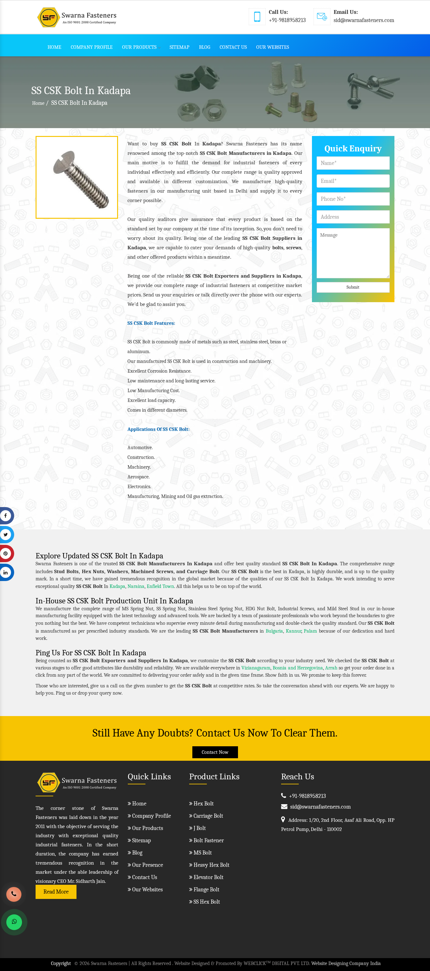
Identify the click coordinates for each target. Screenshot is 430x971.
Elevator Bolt (207, 877)
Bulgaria (274, 631)
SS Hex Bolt (206, 902)
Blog (204, 47)
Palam (310, 631)
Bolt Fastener (208, 840)
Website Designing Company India (346, 963)
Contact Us (233, 47)
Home (54, 47)
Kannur (293, 631)
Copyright (61, 963)
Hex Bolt (203, 803)
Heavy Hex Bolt (210, 865)
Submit (353, 287)
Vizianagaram (255, 668)
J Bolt (199, 828)
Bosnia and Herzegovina (298, 668)
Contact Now (215, 752)
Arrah (331, 668)
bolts (277, 248)
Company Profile (92, 47)
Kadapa (117, 586)
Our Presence (147, 865)
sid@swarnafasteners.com (364, 20)
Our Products (139, 47)
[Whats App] (14, 922)
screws (293, 248)
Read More (56, 892)
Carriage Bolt (207, 816)
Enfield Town (160, 586)
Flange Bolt (205, 889)
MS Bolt (202, 853)
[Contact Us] (13, 899)
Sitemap (180, 47)
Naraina (135, 586)
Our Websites (272, 47)
